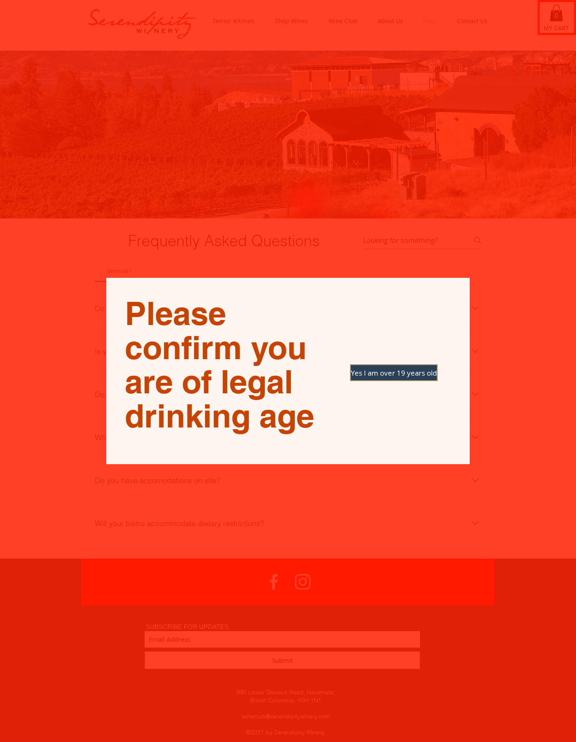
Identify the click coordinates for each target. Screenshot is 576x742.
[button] (380, 372)
